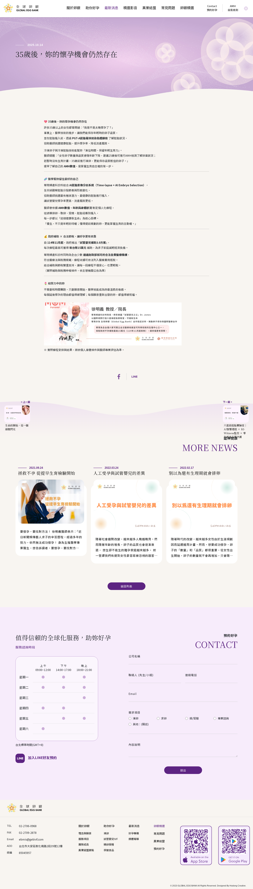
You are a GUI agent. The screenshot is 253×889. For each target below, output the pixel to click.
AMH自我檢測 (233, 8)
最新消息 (111, 7)
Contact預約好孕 (212, 8)
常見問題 (168, 7)
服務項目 (83, 839)
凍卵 (135, 718)
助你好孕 (92, 7)
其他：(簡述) (140, 724)
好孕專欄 (134, 833)
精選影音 (130, 7)
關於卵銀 (73, 7)
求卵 (163, 718)
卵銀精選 (187, 7)
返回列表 (126, 586)
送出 (183, 770)
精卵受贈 (109, 844)
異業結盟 (149, 7)
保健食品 (109, 850)
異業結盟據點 (86, 850)
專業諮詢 (223, 718)
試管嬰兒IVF (111, 839)
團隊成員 (83, 844)
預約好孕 (159, 849)
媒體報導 (134, 839)
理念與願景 (84, 833)
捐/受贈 (194, 718)
